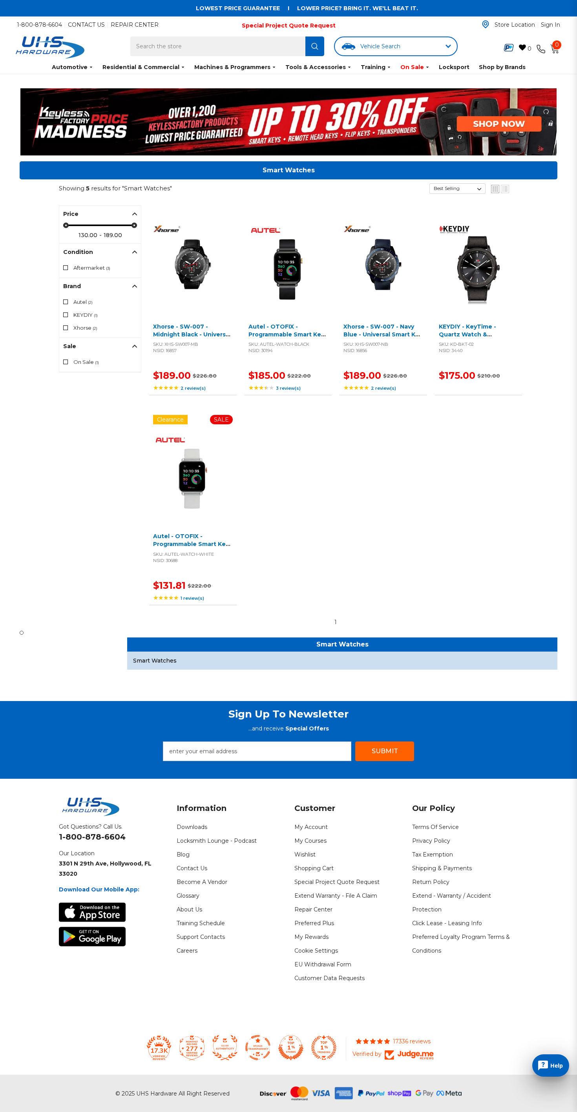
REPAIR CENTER (135, 24)
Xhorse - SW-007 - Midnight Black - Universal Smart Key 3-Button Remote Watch (192, 338)
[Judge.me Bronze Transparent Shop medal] (257, 1047)
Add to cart (191, 273)
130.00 (88, 235)
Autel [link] (83, 302)
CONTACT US (86, 24)
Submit (385, 751)
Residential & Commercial (140, 67)
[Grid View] (495, 189)
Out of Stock (286, 273)
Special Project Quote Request (289, 25)
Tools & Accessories (315, 67)
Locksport (454, 67)
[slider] (66, 225)
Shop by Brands (502, 67)
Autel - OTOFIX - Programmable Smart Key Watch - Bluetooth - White (191, 548)
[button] (457, 189)
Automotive (70, 67)
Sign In (550, 24)
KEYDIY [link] (85, 315)
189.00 (113, 235)
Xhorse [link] (85, 328)
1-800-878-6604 (39, 24)
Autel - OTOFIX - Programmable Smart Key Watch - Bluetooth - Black (287, 334)
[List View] (505, 189)
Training (373, 67)
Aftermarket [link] (91, 268)
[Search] (314, 46)
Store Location (515, 24)
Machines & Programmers (232, 67)
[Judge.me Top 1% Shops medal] (290, 1047)
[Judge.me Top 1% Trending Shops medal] (323, 1047)
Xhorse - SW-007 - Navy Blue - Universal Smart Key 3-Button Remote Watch (382, 334)
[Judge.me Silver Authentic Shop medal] (224, 1047)
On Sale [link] (86, 362)
